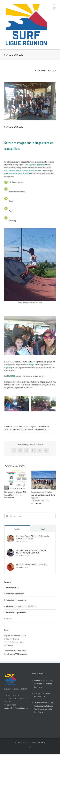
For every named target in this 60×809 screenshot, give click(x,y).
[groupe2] (43, 403)
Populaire (17, 529)
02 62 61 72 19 (20, 651)
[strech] (17, 403)
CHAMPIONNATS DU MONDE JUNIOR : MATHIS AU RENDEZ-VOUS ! (31, 551)
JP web (9, 426)
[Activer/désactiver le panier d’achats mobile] (54, 8)
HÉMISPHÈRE (40, 742)
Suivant (51, 70)
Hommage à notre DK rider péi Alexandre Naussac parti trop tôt (32, 537)
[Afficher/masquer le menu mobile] (54, 5)
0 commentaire (40, 429)
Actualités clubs (43, 426)
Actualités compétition (15, 593)
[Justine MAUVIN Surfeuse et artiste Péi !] (10, 565)
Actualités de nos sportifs (16, 600)
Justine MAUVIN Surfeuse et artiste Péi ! (31, 564)
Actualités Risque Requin (16, 612)
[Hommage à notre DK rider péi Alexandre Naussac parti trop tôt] (10, 536)
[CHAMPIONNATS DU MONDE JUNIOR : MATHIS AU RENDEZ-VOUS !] (10, 550)
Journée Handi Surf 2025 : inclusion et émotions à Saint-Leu (44, 683)
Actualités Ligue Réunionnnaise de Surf (18, 429)
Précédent (41, 70)
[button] (6, 403)
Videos (8, 619)
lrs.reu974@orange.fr (18, 654)
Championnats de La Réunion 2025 (15, 492)
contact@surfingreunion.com (16, 708)
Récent (43, 529)
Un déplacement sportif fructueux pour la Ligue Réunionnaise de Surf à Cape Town (43, 495)
